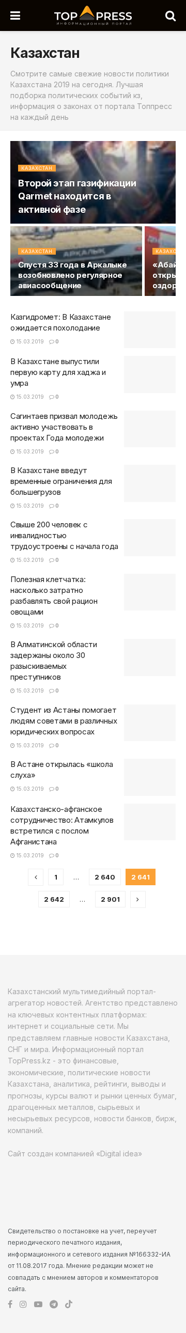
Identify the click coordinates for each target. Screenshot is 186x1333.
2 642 (54, 899)
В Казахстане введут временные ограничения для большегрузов (61, 481)
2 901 (110, 899)
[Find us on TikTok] (68, 1304)
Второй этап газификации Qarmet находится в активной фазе (77, 196)
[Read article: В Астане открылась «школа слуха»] (150, 777)
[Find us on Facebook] (10, 1304)
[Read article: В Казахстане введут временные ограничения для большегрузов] (150, 483)
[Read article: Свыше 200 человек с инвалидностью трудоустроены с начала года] (150, 537)
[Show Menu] (15, 15)
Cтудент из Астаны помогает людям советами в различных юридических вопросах (63, 720)
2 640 (105, 877)
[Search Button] (170, 15)
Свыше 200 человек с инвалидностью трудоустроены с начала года (64, 535)
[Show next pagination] (138, 899)
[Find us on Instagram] (23, 1304)
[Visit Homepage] (93, 15)
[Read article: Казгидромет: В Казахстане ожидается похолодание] (150, 330)
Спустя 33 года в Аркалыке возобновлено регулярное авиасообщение (72, 275)
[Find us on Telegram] (54, 1304)
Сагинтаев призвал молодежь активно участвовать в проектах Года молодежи (63, 427)
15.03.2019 (29, 341)
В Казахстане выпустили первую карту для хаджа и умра (58, 372)
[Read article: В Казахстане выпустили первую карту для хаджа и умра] (150, 374)
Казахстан (37, 168)
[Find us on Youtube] (38, 1304)
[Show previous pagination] (35, 877)
